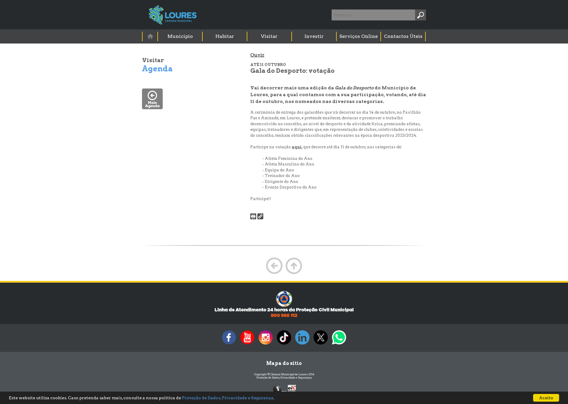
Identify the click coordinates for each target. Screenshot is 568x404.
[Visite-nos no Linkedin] (302, 344)
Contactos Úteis (403, 36)
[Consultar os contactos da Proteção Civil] (284, 316)
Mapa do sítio (284, 363)
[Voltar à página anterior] (274, 273)
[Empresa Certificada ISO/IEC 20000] (292, 389)
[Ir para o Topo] (294, 273)
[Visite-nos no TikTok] (284, 344)
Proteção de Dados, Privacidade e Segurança (284, 377)
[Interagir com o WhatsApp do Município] (339, 344)
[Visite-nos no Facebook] (229, 344)
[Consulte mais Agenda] (152, 107)
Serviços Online (358, 36)
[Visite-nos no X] (320, 344)
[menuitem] (150, 36)
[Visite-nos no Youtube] (247, 344)
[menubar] (284, 36)
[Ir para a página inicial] (150, 36)
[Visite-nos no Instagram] (265, 344)
